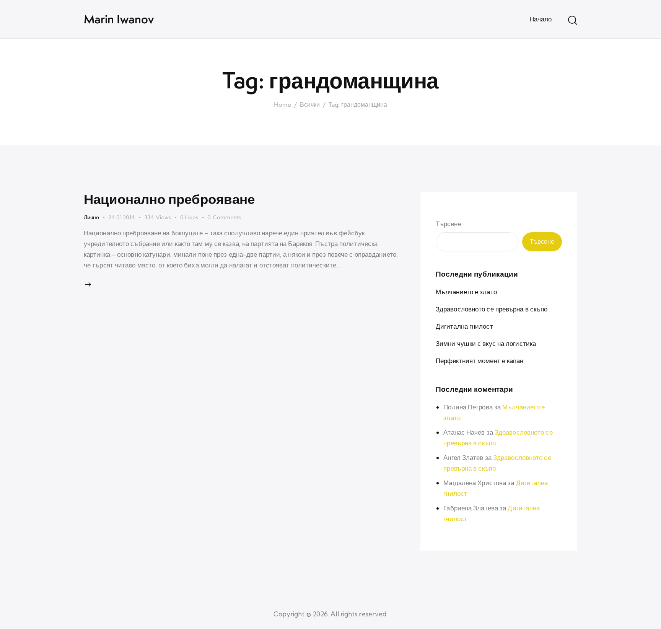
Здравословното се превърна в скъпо (491, 309)
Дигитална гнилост (464, 326)
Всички (310, 105)
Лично (91, 217)
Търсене (448, 224)
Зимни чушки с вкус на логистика (486, 343)
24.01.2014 (121, 217)
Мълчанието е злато (466, 292)
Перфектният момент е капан (480, 361)
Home (282, 105)
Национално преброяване (169, 199)
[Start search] (572, 20)
